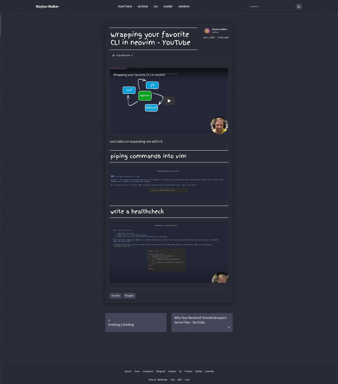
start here (125, 6)
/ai (180, 371)
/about (127, 371)
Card (187, 379)
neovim (115, 295)
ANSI (179, 379)
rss (156, 6)
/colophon (147, 371)
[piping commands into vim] (169, 183)
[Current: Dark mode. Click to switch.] (299, 6)
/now (137, 371)
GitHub (198, 371)
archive (143, 6)
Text (172, 379)
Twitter (188, 371)
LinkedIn (209, 371)
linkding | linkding (121, 324)
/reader (172, 371)
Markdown (162, 379)
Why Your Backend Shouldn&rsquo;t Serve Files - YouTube (200, 320)
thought (129, 295)
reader (168, 6)
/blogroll (160, 371)
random (184, 6)
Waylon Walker (47, 6)
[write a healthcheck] (169, 252)
